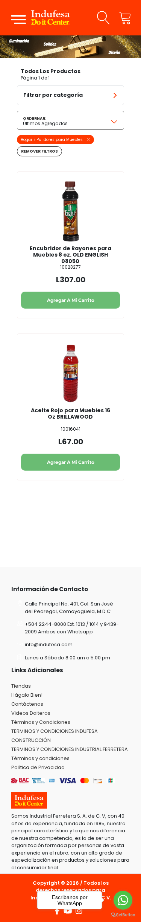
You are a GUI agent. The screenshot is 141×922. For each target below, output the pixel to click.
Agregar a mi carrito (70, 300)
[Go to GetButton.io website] (123, 914)
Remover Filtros (39, 151)
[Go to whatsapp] (123, 900)
